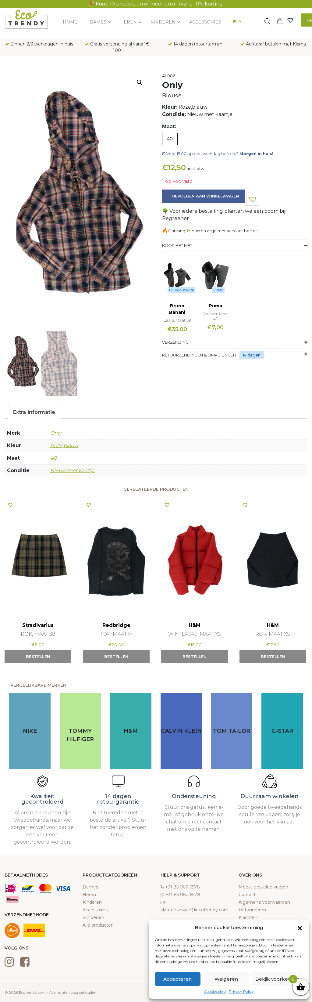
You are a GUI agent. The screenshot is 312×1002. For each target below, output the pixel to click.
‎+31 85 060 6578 (182, 887)
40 (53, 458)
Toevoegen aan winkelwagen (203, 196)
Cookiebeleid (215, 991)
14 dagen (252, 355)
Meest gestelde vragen (263, 887)
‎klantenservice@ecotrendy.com (195, 910)
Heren (89, 894)
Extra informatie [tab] (34, 412)
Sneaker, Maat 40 (215, 316)
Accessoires (95, 910)
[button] (300, 927)
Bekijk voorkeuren (277, 979)
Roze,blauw (64, 445)
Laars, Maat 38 (177, 320)
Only (56, 433)
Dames (90, 887)
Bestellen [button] (38, 656)
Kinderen (92, 902)
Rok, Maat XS (272, 634)
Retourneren (252, 910)
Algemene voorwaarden (264, 902)
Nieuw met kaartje (72, 470)
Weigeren (226, 979)
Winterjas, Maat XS (194, 634)
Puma (218, 290)
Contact (247, 894)
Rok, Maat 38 (38, 634)
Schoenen (93, 917)
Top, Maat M (116, 634)
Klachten (248, 917)
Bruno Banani (181, 290)
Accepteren (177, 979)
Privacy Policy (241, 991)
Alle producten (98, 925)
